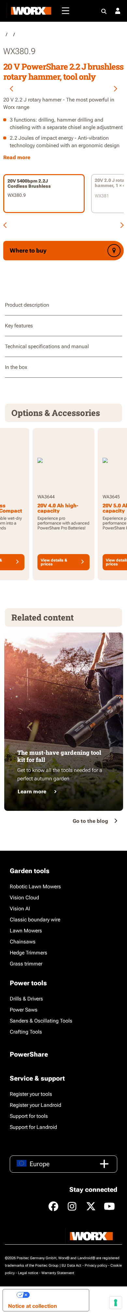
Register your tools (31, 1094)
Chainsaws (22, 942)
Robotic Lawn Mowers (35, 886)
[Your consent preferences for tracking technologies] (115, 1302)
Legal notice (28, 1273)
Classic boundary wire (35, 920)
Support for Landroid (33, 1127)
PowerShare (29, 1054)
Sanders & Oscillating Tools (41, 1021)
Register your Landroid (35, 1105)
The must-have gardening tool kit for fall (59, 756)
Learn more (32, 791)
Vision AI (20, 909)
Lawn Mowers (26, 931)
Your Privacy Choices (57, 1295)
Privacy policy (96, 1265)
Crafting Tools (26, 1032)
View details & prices (54, 562)
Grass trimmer (26, 964)
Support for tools (29, 1116)
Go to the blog (90, 821)
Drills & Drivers (26, 999)
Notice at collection (32, 1306)
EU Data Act (71, 1265)
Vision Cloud (24, 897)
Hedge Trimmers (28, 953)
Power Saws (23, 1010)
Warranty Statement (57, 1273)
